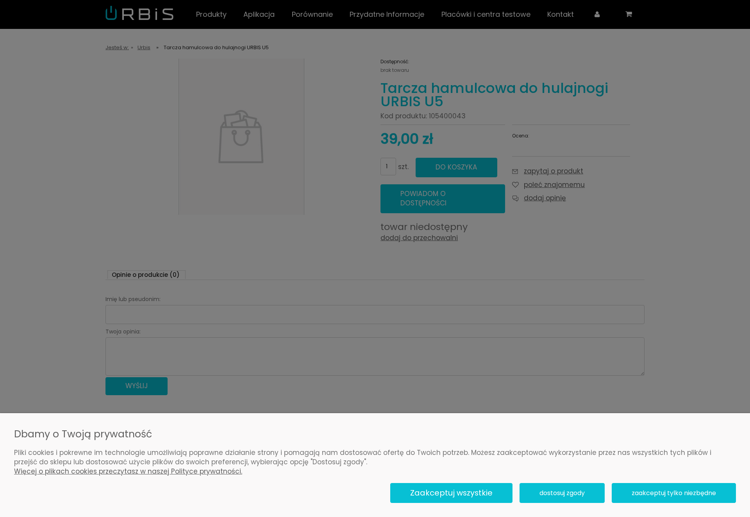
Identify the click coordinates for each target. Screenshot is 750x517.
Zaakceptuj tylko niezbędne (674, 492)
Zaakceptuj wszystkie (451, 492)
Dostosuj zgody (562, 492)
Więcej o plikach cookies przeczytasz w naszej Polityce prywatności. (128, 471)
